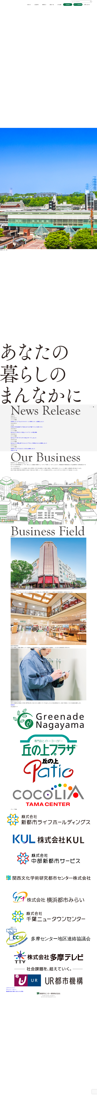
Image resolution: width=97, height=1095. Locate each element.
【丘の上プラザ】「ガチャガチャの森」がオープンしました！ (24, 437)
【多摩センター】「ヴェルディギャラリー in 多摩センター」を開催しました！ (27, 421)
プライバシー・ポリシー (11, 989)
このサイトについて (10, 987)
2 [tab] (91, 406)
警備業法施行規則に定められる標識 (14, 991)
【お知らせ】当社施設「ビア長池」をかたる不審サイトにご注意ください (27, 427)
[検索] (90, 2)
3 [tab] (93, 406)
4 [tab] (95, 406)
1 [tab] (90, 406)
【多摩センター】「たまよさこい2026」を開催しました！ (23, 448)
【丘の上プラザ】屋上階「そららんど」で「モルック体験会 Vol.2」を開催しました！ (29, 443)
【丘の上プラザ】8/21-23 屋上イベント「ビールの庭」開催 (24, 432)
